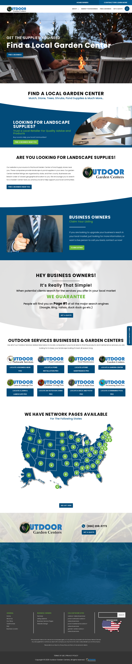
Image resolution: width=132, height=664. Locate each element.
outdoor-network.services (76, 616)
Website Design (42, 624)
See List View (66, 505)
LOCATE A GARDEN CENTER (112, 367)
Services (40, 616)
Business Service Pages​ (45, 621)
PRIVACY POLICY (72, 655)
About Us (10, 619)
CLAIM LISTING (77, 247)
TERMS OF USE (59, 655)
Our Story (10, 621)
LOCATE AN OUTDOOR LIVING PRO (51, 392)
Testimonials (11, 624)
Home (9, 616)
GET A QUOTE (66, 315)
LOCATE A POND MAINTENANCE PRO (81, 369)
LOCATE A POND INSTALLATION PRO (50, 369)
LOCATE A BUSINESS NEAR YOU (20, 369)
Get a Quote (118, 9)
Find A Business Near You (26, 142)
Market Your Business (89, 9)
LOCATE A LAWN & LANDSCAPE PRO (20, 392)
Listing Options (42, 619)
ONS (91, 659)
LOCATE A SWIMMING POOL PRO (112, 392)
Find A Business (105, 9)
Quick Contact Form (129, 336)
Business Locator (12, 629)
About (74, 9)
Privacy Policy (63, 645)
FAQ (8, 626)
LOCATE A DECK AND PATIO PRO (81, 392)
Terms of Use (73, 645)
